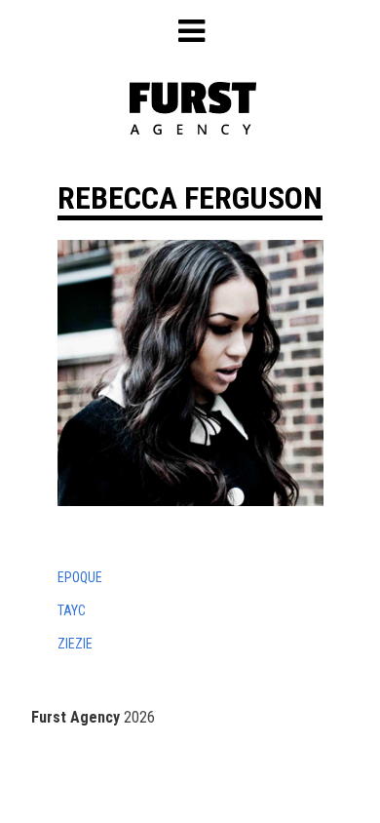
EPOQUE (79, 577)
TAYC (71, 610)
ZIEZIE (75, 643)
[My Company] (193, 129)
